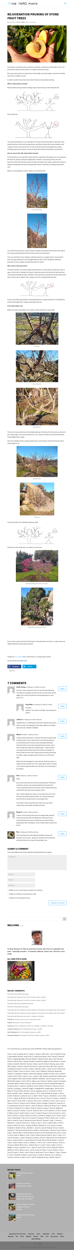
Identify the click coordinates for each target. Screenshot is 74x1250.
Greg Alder (12, 22)
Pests (22, 1236)
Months (36, 1236)
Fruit (26, 22)
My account (54, 1236)
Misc (42, 1236)
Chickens (60, 1234)
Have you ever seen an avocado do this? (28, 1019)
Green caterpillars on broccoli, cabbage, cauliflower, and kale (33, 1026)
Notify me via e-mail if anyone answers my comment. (26, 890)
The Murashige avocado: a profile (31, 1029)
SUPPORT (38, 1049)
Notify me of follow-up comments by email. (23, 894)
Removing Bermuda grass (20, 994)
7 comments (32, 22)
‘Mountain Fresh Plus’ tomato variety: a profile (31, 997)
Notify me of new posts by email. (20, 898)
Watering (10, 1236)
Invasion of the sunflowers (23, 1022)
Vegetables (46, 1234)
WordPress (51, 1247)
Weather (28, 1236)
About (62, 1236)
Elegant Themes (32, 1247)
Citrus (38, 1234)
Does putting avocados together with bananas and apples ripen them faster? (41, 1010)
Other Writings (36, 1239)
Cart (47, 1236)
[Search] (64, 919)
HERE (25, 661)
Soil (17, 1236)
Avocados (31, 1234)
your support (18, 657)
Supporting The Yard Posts (17, 1234)
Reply (62, 689)
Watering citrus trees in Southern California (30, 1016)
